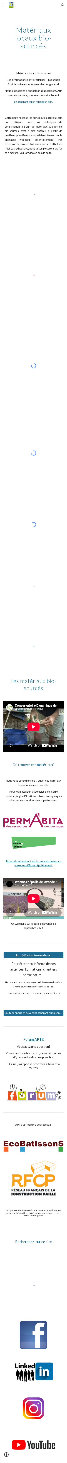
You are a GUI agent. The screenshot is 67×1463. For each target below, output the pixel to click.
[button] (4, 5)
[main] (33, 37)
